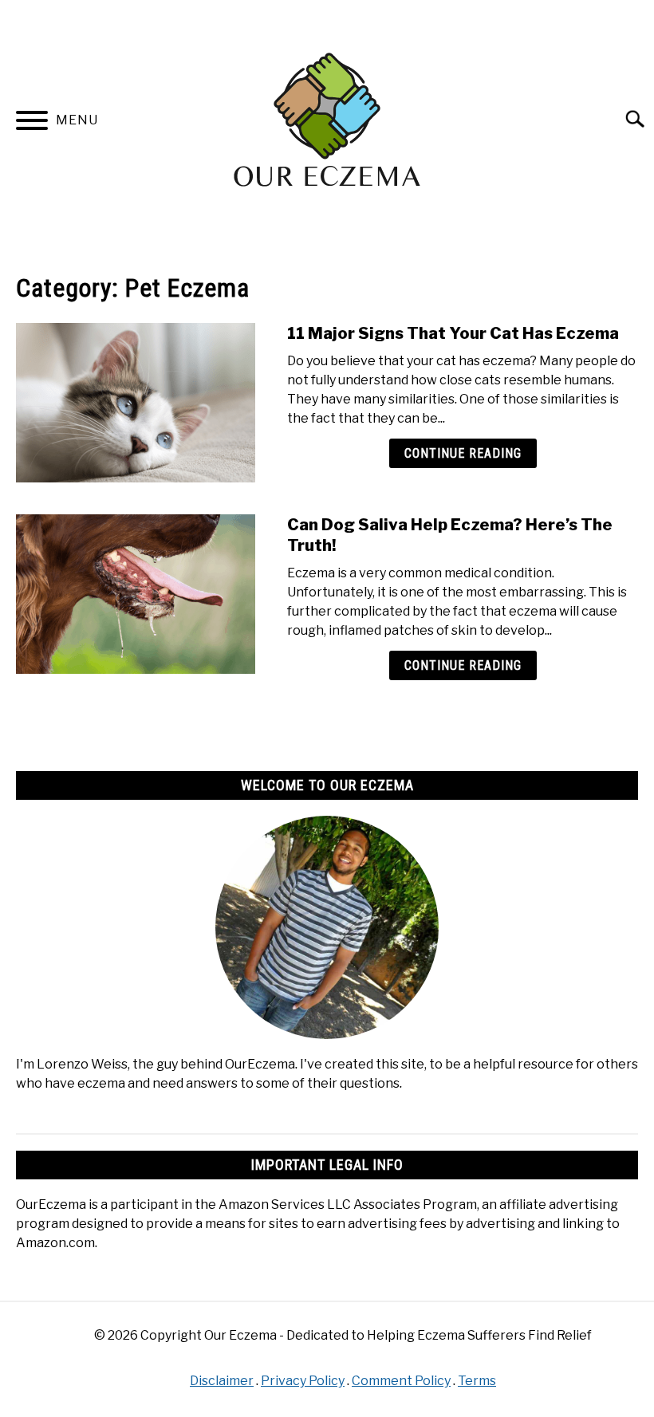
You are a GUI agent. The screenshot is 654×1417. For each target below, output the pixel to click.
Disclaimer (222, 1380)
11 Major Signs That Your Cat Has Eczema (453, 333)
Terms (477, 1380)
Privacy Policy (303, 1380)
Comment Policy (401, 1380)
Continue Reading (463, 453)
